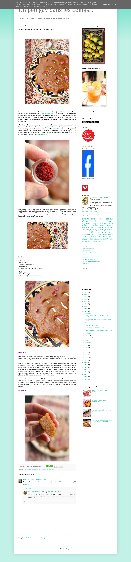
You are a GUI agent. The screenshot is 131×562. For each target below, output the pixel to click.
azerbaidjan (92, 239)
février (87, 354)
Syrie (83, 241)
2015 (85, 365)
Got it (114, 4)
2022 (85, 301)
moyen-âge (85, 239)
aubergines (109, 227)
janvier (87, 357)
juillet (86, 342)
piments (86, 219)
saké (101, 238)
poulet (103, 221)
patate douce (91, 236)
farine (36, 469)
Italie (111, 231)
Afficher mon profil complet (89, 211)
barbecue (101, 227)
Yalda (60, 130)
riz (91, 225)
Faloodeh (44, 134)
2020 (85, 306)
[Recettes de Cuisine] (88, 141)
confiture (110, 229)
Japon (110, 221)
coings (102, 219)
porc (106, 223)
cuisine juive (98, 236)
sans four (51, 469)
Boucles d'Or (86, 251)
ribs (91, 241)
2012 (85, 372)
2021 (85, 304)
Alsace (96, 234)
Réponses (28, 488)
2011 (85, 374)
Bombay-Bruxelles (28, 479)
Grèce (107, 231)
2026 (85, 292)
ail (96, 221)
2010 (85, 377)
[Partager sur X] (60, 467)
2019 (85, 309)
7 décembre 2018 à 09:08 (42, 479)
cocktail (109, 219)
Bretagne (100, 231)
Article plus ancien (70, 535)
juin (86, 345)
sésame (85, 231)
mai (86, 347)
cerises (84, 234)
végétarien (88, 221)
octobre (87, 335)
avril (86, 350)
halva (40, 469)
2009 (85, 379)
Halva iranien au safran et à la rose (94, 328)
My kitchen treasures (89, 259)
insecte (99, 241)
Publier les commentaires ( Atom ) (35, 538)
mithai (84, 238)
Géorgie (84, 236)
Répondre (26, 484)
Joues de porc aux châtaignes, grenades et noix (98, 330)
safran (47, 469)
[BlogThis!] (58, 467)
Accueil (47, 535)
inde (94, 219)
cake (105, 233)
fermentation (97, 229)
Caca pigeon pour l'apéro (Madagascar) (99, 400)
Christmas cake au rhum (91, 325)
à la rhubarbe (64, 112)
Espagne (110, 234)
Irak (93, 241)
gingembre (86, 227)
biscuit (110, 223)
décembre (88, 313)
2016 (85, 362)
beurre (25, 469)
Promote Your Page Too (88, 178)
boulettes (92, 233)
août (86, 340)
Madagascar (98, 239)
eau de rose (31, 469)
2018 (85, 311)
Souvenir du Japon (107, 239)
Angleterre (86, 229)
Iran (43, 469)
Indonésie (85, 233)
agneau (96, 225)
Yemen (96, 241)
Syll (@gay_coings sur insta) (36, 491)
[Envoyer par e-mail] (55, 467)
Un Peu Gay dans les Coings (89, 148)
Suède (105, 238)
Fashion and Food (88, 255)
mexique (86, 225)
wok (102, 233)
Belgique (92, 231)
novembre (88, 333)
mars (86, 352)
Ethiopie (92, 238)
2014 (85, 367)
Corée (103, 225)
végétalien (87, 223)
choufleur (87, 241)
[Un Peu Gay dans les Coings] (88, 177)
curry (94, 223)
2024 (85, 297)
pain (91, 229)
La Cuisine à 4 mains (89, 257)
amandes (110, 225)
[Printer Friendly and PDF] (49, 466)
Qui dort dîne (87, 263)
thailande (105, 234)
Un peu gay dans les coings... (55, 9)
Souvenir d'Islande (107, 236)
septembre (88, 338)
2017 (85, 360)
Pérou (88, 238)
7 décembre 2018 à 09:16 (55, 491)
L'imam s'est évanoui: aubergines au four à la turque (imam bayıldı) (102, 420)
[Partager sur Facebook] (62, 467)
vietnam (110, 233)
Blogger (68, 549)
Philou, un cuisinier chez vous (91, 261)
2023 (85, 299)
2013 (85, 369)
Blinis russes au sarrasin (92, 323)
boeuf (104, 229)
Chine (100, 223)
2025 (85, 294)
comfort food (90, 234)
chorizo (97, 238)
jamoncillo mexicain (47, 113)
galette (98, 233)
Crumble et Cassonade (89, 253)
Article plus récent (24, 535)
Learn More (106, 4)
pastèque (110, 238)
